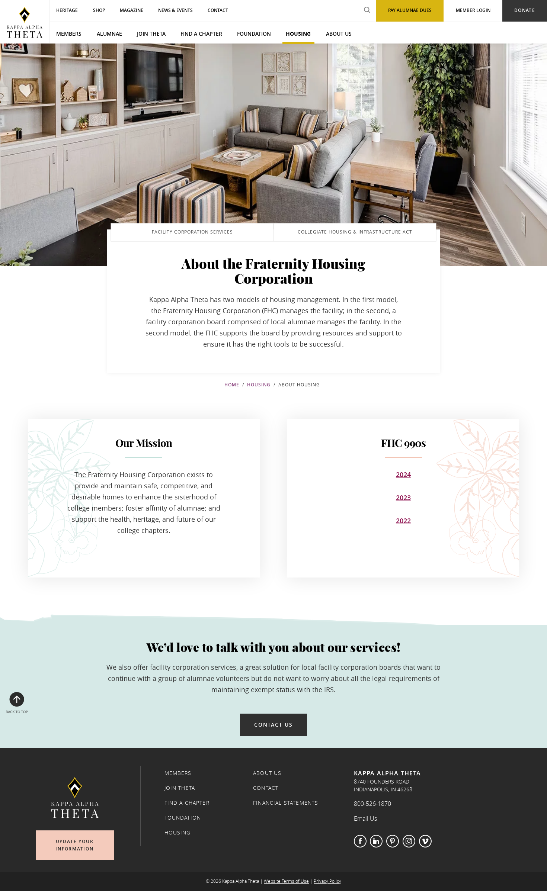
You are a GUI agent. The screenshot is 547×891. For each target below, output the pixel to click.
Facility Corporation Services (192, 232)
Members (68, 33)
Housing (298, 33)
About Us (339, 33)
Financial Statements (285, 803)
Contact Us (273, 724)
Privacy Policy (327, 881)
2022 (403, 520)
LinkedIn (376, 841)
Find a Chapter (201, 33)
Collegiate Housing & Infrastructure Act (355, 232)
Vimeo (425, 841)
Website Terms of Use (286, 881)
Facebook (360, 841)
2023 (403, 497)
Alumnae (109, 33)
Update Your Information (74, 845)
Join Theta (151, 33)
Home (231, 385)
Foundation (254, 33)
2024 (403, 474)
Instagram (409, 841)
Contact (265, 788)
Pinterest (392, 841)
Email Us (365, 818)
